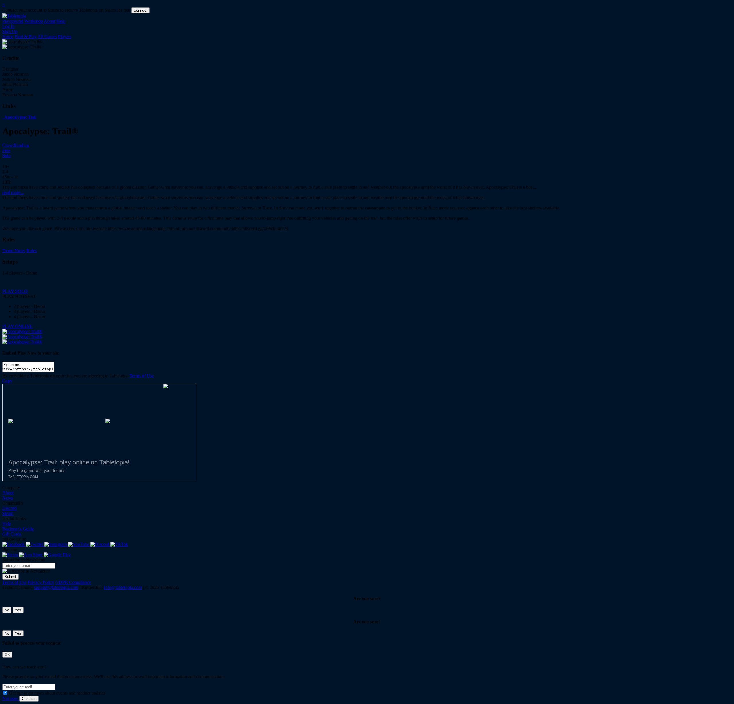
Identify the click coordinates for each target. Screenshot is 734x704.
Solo (6, 155)
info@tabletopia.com (123, 587)
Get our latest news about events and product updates (57, 693)
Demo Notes (13, 250)
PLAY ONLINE (17, 326)
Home (7, 36)
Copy (7, 380)
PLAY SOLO (15, 291)
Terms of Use (142, 375)
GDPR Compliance (73, 582)
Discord (9, 508)
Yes (18, 610)
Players (64, 36)
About (49, 21)
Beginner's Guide (18, 528)
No (7, 610)
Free (6, 150)
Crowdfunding (15, 145)
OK (7, 654)
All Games (47, 36)
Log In (8, 26)
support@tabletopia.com (56, 587)
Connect (140, 10)
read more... (13, 192)
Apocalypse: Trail (19, 117)
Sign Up (9, 31)
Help (60, 21)
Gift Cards (11, 534)
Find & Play (26, 36)
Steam (7, 513)
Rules (31, 250)
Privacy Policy (41, 582)
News (7, 497)
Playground (12, 21)
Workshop (33, 21)
